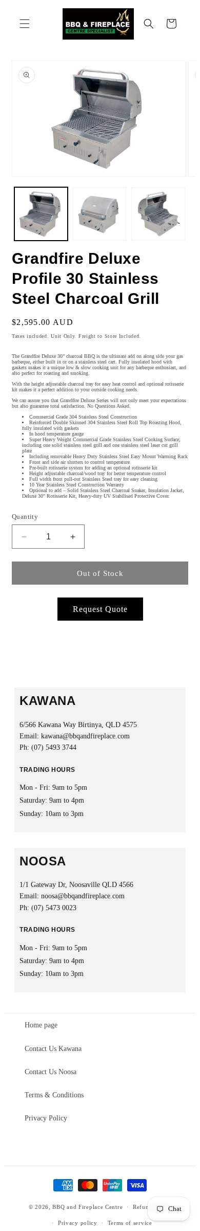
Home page (41, 1025)
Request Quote (100, 609)
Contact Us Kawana (53, 1049)
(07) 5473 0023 (53, 908)
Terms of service (130, 1223)
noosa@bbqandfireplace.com (83, 896)
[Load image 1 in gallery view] (41, 214)
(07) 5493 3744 (53, 747)
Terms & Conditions (54, 1095)
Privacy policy (77, 1223)
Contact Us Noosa (50, 1072)
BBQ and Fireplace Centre (87, 1207)
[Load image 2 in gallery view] (99, 214)
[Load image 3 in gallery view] (158, 214)
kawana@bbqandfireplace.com (85, 736)
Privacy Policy (46, 1118)
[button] (24, 23)
